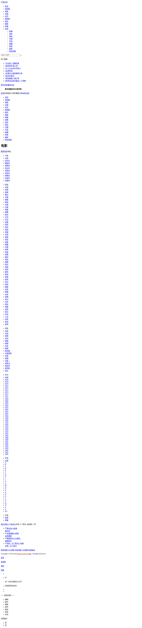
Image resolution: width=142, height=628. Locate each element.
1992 (6, 432)
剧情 (10, 31)
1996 (6, 424)
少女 (6, 317)
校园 (6, 267)
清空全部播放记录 (7, 85)
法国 (6, 361)
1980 (6, 454)
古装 (6, 207)
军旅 (6, 234)
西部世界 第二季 (11, 66)
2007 (6, 404)
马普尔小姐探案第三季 (13, 73)
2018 (6, 383)
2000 (6, 417)
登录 (2, 93)
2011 (6, 396)
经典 (6, 254)
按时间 (3, 524)
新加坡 (7, 351)
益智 (6, 242)
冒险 (6, 202)
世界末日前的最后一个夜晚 (15, 81)
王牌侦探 (8, 71)
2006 (6, 405)
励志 (6, 214)
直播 (10, 44)
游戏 (6, 324)
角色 (10, 36)
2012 (6, 394)
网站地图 (12, 51)
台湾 (6, 338)
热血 (6, 252)
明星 (6, 26)
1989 (6, 437)
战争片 (7, 173)
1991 (6, 433)
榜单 (10, 46)
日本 (6, 346)
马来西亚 (8, 353)
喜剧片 (7, 163)
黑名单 (7, 531)
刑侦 (6, 259)
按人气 (8, 524)
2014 (6, 390)
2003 (6, 411)
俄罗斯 (7, 368)
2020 (6, 379)
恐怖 (6, 284)
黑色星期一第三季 (12, 78)
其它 (6, 312)
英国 (6, 358)
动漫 (6, 14)
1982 (6, 450)
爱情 (6, 297)
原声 (6, 224)
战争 (6, 289)
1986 (6, 443)
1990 (6, 435)
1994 (6, 428)
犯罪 (6, 247)
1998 (6, 420)
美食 (6, 277)
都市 (6, 272)
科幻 (6, 282)
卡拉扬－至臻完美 (12, 63)
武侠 (6, 309)
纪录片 (7, 178)
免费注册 (25, 93)
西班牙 (7, 366)
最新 (10, 49)
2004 (6, 409)
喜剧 (6, 287)
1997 (6, 422)
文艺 (6, 217)
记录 (6, 294)
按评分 (13, 524)
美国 (6, 341)
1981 (6, 452)
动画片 (7, 180)
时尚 (6, 314)
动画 (6, 222)
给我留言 (31, 550)
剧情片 (7, 175)
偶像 (6, 244)
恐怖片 (7, 170)
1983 (6, 448)
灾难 (6, 205)
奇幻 (6, 299)
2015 (6, 389)
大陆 (6, 333)
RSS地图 (11, 550)
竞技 (6, 319)
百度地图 (18, 550)
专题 (10, 39)
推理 (6, 262)
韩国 (6, 343)
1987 (6, 441)
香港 (6, 336)
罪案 (6, 200)
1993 (6, 430)
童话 (6, 257)
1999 (6, 418)
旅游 (6, 279)
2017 (6, 385)
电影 (6, 11)
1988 (6, 439)
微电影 (7, 19)
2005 (6, 407)
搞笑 (6, 249)
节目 (10, 41)
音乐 (6, 264)
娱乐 (6, 21)
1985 (6, 445)
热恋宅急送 (9, 76)
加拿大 (7, 363)
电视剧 (7, 9)
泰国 (6, 348)
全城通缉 (8, 536)
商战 (6, 322)
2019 (6, 381)
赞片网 (4, 2)
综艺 (6, 16)
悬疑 (6, 192)
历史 (6, 227)
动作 (6, 302)
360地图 (25, 550)
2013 (6, 392)
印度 (6, 356)
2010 (6, 398)
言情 (6, 197)
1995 (6, 426)
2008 (6, 402)
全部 (6, 29)
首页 (6, 6)
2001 (6, 415)
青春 (6, 210)
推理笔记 (8, 541)
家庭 (6, 237)
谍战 (6, 229)
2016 (6, 387)
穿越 (6, 232)
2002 (6, 413)
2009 (6, 400)
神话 (6, 269)
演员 (10, 34)
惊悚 (6, 190)
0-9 (6, 511)
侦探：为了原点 (11, 546)
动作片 (7, 161)
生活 (6, 219)
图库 (6, 24)
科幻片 (7, 168)
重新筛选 (4, 151)
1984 (6, 446)
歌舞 (6, 212)
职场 (6, 274)
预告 (6, 239)
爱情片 (7, 165)
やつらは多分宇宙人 (13, 68)
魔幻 (6, 195)
